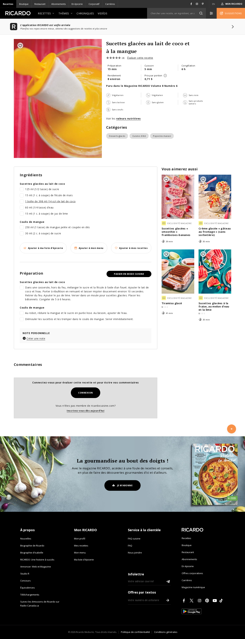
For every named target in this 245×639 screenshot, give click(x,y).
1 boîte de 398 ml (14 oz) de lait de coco (50, 201)
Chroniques (85, 13)
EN (213, 4)
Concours (25, 580)
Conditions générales (165, 632)
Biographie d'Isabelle (31, 552)
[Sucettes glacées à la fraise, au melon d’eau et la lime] (215, 271)
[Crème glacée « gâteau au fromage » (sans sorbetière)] (215, 197)
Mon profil (79, 538)
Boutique (24, 4)
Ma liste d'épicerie (84, 559)
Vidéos (102, 13)
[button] (201, 13)
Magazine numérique (193, 587)
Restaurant (39, 4)
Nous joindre (135, 552)
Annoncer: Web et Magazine (35, 566)
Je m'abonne (125, 485)
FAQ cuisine (134, 538)
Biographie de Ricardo (32, 545)
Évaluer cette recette (140, 57)
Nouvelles (25, 538)
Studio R (24, 573)
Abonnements (58, 4)
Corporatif (94, 4)
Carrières (110, 4)
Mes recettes (81, 545)
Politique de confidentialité (135, 632)
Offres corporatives (192, 573)
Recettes (8, 4)
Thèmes (63, 13)
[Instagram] (200, 600)
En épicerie (77, 4)
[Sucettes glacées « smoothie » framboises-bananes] (178, 197)
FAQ (130, 545)
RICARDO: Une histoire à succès (37, 559)
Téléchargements (29, 594)
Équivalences (27, 587)
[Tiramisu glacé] (178, 271)
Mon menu (80, 552)
